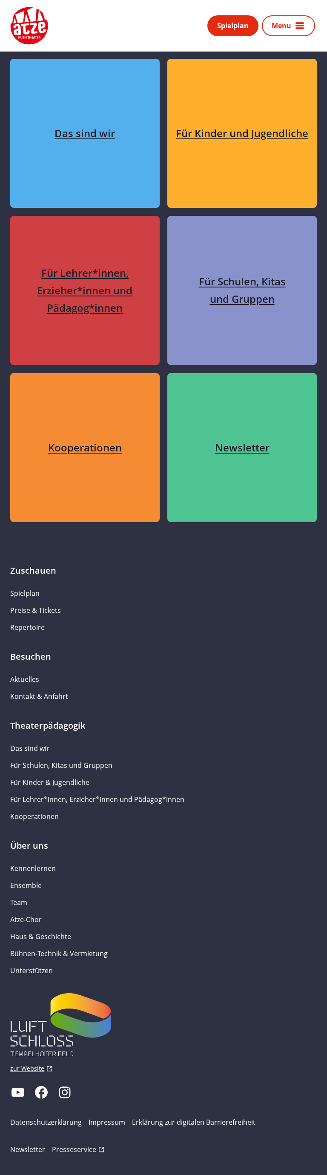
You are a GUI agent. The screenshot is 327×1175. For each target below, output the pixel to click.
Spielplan (233, 25)
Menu (281, 25)
